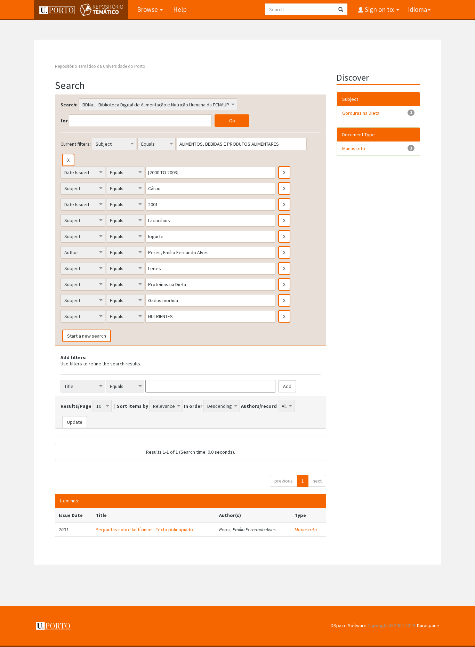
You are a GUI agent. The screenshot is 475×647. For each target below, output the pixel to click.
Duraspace (428, 625)
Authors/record (259, 406)
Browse (148, 9)
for (64, 121)
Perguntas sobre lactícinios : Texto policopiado (144, 529)
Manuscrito (306, 529)
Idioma (417, 9)
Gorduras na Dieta (360, 113)
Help (180, 9)
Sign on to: (379, 9)
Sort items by (132, 406)
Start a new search (86, 336)
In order (193, 406)
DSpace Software (349, 625)
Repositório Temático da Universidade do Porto (100, 66)
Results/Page (76, 406)
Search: (69, 105)
